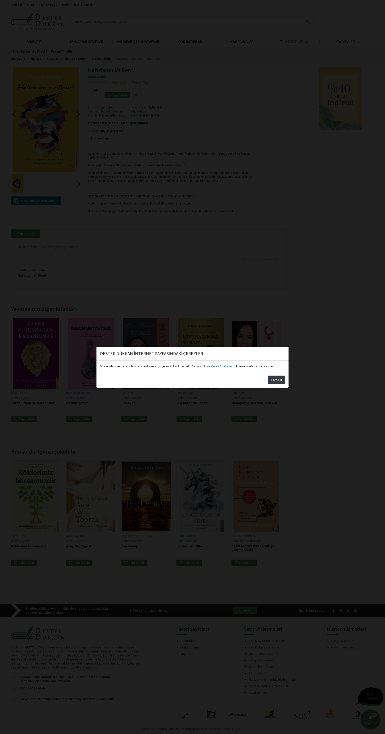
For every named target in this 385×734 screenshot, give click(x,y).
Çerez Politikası (221, 366)
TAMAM (276, 380)
